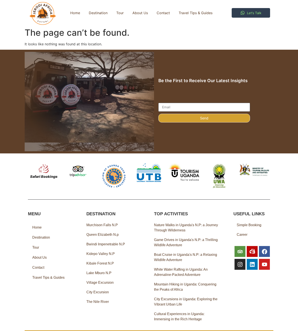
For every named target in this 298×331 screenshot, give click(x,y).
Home (75, 13)
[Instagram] (240, 264)
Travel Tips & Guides (195, 13)
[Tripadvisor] (240, 251)
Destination (98, 13)
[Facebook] (264, 251)
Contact (163, 13)
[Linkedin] (252, 264)
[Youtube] (264, 264)
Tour (120, 13)
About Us (140, 13)
